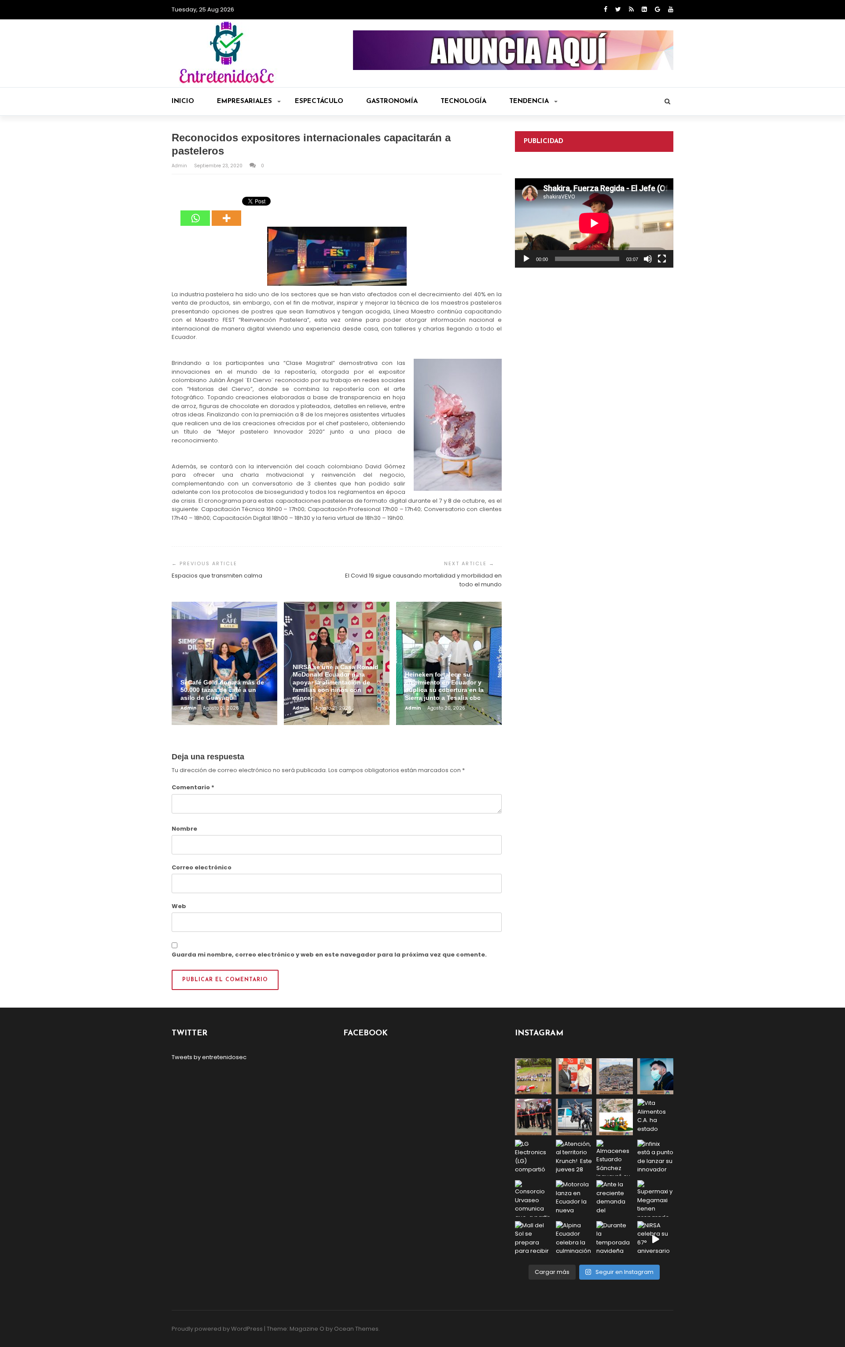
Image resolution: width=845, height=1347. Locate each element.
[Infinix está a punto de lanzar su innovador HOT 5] (655, 1158)
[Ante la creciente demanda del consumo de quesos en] (614, 1198)
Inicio (183, 101)
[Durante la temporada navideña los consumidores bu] (614, 1239)
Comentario (193, 787)
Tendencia (529, 101)
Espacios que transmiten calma (217, 575)
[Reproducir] (526, 258)
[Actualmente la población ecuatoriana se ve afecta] (655, 1076)
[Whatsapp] (195, 212)
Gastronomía (392, 101)
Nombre (184, 828)
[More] (226, 212)
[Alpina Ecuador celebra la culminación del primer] (574, 1239)
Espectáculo (319, 101)
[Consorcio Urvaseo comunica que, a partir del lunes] (533, 1198)
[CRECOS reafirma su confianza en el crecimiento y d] (533, 1117)
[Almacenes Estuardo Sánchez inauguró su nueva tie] (614, 1158)
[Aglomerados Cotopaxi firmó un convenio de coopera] (574, 1076)
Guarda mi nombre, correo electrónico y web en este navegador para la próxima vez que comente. (329, 954)
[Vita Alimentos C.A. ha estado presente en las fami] (655, 1117)
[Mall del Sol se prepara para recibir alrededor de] (533, 1239)
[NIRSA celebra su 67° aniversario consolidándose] (655, 1239)
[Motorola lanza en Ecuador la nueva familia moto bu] (574, 1198)
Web (179, 906)
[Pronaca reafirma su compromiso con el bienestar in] (533, 1076)
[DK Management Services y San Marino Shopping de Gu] (614, 1117)
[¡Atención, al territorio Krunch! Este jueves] (574, 1158)
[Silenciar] (647, 258)
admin (180, 165)
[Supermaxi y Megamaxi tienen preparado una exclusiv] (655, 1198)
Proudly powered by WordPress (217, 1329)
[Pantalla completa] (662, 258)
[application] (594, 223)
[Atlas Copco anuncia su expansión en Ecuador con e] (574, 1117)
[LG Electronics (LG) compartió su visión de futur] (533, 1158)
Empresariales (244, 101)
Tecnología (463, 101)
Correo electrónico (201, 867)
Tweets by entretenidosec (209, 1057)
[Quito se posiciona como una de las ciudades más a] (614, 1076)
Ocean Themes (356, 1329)
